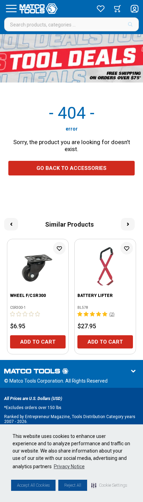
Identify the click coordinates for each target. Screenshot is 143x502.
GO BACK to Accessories (71, 168)
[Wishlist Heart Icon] (59, 248)
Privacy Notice (69, 466)
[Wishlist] (100, 9)
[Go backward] (11, 224)
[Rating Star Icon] (13, 314)
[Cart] (117, 9)
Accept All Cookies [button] (33, 485)
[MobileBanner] (71, 58)
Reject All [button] (72, 485)
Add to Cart (38, 342)
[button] (109, 485)
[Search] (130, 24)
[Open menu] (11, 9)
